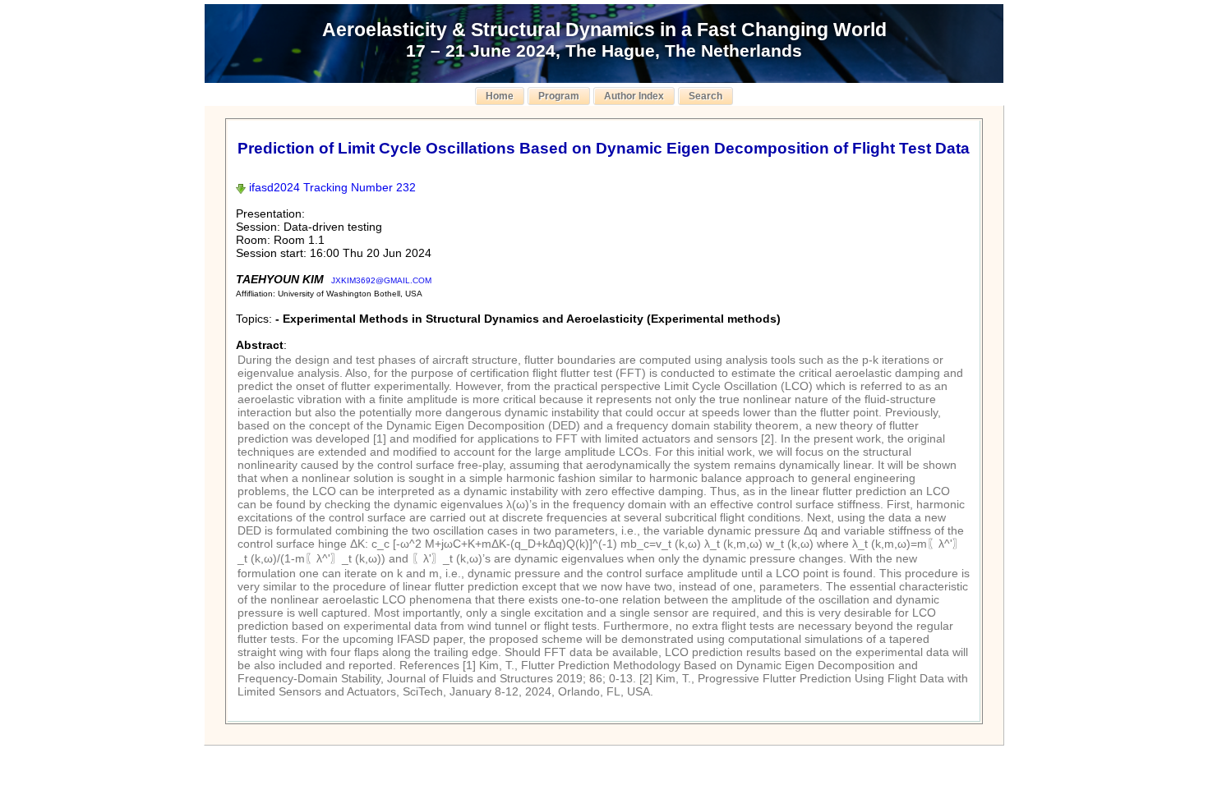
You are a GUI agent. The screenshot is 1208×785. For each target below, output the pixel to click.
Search (705, 96)
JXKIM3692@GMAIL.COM (381, 280)
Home (500, 96)
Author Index (634, 96)
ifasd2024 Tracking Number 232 (331, 187)
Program (558, 96)
